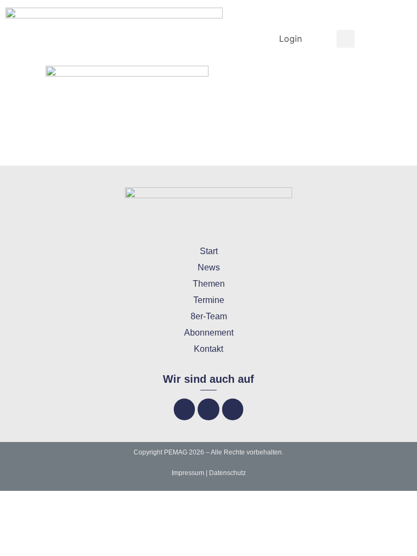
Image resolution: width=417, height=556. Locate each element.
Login (290, 38)
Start (209, 251)
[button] (346, 39)
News (209, 267)
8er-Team (209, 316)
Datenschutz (227, 473)
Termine (208, 300)
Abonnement (208, 332)
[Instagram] (208, 409)
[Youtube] (232, 409)
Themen (209, 283)
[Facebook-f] (184, 409)
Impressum (188, 473)
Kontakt (208, 348)
